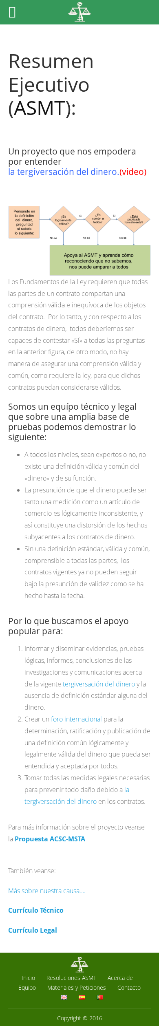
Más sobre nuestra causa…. (47, 890)
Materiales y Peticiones (76, 987)
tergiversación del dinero (99, 684)
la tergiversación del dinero (62, 171)
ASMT (39, 107)
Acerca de (120, 978)
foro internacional (76, 719)
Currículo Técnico (36, 910)
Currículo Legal (32, 930)
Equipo (27, 987)
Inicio (28, 978)
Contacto (129, 987)
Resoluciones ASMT (71, 978)
